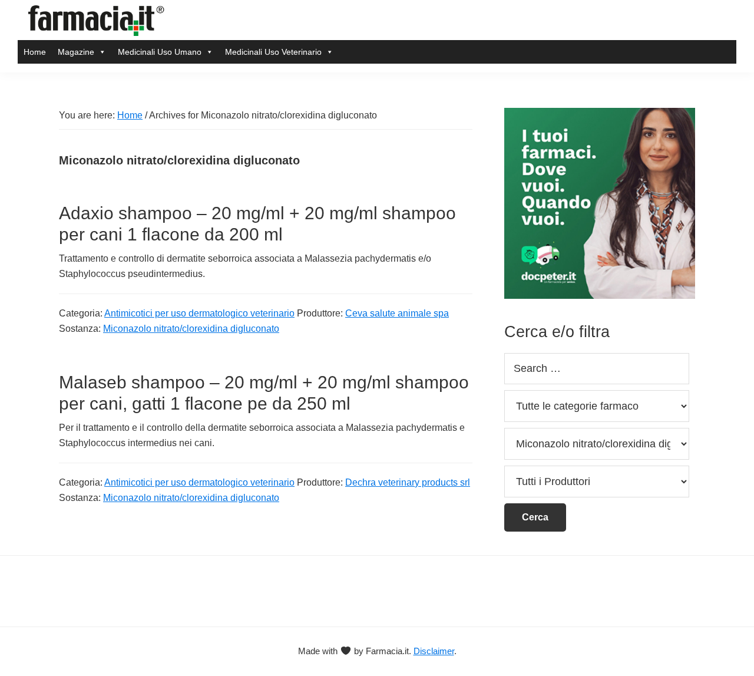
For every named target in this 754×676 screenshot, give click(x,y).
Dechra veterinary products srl (407, 482)
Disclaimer (434, 651)
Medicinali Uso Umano (159, 52)
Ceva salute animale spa (397, 313)
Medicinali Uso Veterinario (273, 52)
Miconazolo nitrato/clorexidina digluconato (191, 329)
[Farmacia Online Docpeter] (599, 115)
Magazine (76, 52)
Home (35, 52)
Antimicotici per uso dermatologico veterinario (199, 313)
